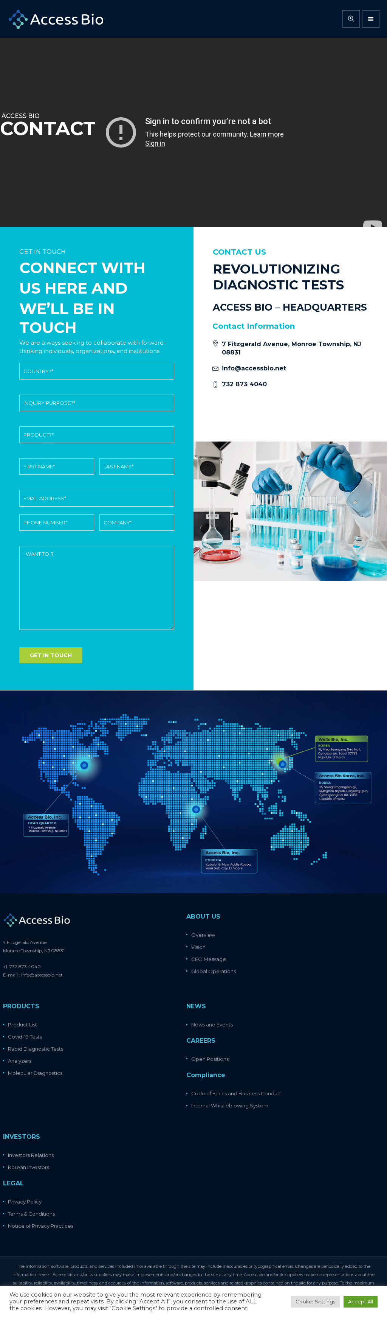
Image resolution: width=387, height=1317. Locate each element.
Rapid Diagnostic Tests (35, 1049)
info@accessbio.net (254, 368)
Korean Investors (28, 1167)
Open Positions (210, 1059)
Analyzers (19, 1061)
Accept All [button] (360, 1301)
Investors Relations (31, 1155)
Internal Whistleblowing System (229, 1105)
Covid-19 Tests (25, 1037)
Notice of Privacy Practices (40, 1226)
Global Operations (213, 971)
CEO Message (208, 959)
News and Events (212, 1025)
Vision (198, 947)
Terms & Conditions (31, 1214)
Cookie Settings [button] (315, 1301)
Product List (22, 1025)
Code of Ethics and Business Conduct (236, 1093)
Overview (203, 935)
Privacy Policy (25, 1202)
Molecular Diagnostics (35, 1073)
